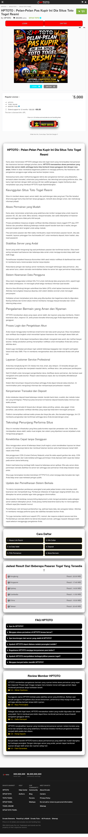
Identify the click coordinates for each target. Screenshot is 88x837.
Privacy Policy (45, 798)
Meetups (32, 802)
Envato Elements (9, 818)
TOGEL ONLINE (8, 806)
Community (33, 790)
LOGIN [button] (34, 86)
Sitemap (43, 806)
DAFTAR (63, 23)
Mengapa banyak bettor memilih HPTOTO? (26, 662)
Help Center (23, 790)
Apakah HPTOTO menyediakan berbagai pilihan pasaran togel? (35, 656)
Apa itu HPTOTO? (16, 626)
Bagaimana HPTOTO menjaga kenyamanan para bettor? (32, 650)
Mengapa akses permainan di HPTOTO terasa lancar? (30, 632)
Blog (30, 794)
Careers (43, 794)
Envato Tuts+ (35, 818)
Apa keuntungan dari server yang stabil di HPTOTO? (30, 638)
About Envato (45, 790)
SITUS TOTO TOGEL (25, 6)
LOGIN (24, 23)
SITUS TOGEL (7, 802)
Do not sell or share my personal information (56, 802)
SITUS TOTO (13, 6)
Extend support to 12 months (24, 109)
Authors (22, 794)
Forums (32, 798)
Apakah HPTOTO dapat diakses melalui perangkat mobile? (33, 644)
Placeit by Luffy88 (22, 818)
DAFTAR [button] (49, 86)
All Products (46, 818)
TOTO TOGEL (7, 798)
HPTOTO (3, 6)
